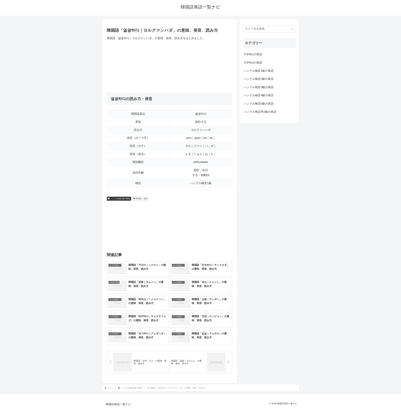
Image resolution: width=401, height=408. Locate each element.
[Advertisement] (169, 66)
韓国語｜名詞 (141, 199)
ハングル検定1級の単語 (120, 199)
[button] (292, 29)
